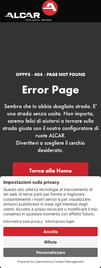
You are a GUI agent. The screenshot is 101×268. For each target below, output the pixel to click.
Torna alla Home (50, 170)
